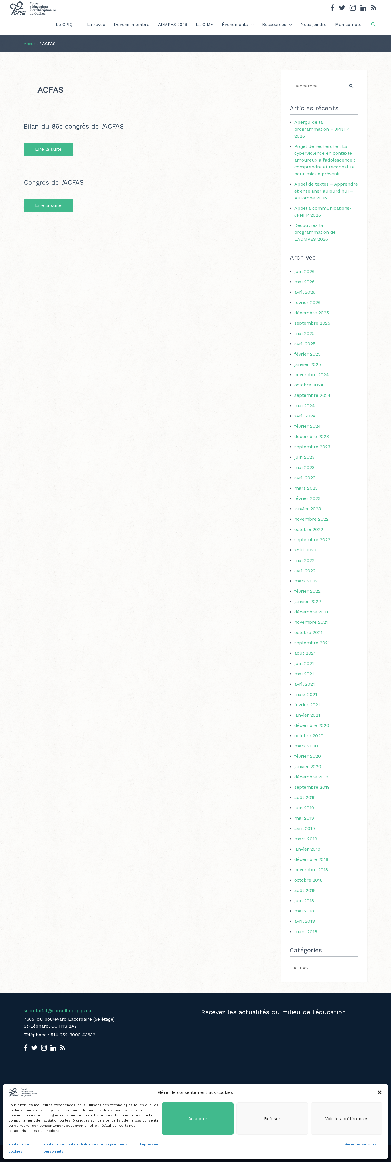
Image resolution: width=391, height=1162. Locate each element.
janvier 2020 (307, 766)
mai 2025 (304, 333)
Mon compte (348, 24)
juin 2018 (304, 900)
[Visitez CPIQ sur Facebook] (332, 8)
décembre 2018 (311, 859)
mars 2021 (305, 694)
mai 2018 (304, 911)
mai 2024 (304, 405)
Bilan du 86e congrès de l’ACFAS (74, 126)
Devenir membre (131, 24)
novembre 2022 (311, 519)
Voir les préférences (346, 1118)
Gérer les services (360, 1144)
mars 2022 (306, 581)
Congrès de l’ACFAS (54, 182)
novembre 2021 (311, 622)
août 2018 (305, 890)
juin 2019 (304, 807)
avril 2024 (305, 416)
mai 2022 (304, 560)
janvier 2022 (307, 601)
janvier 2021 (307, 715)
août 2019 (305, 797)
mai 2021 (304, 673)
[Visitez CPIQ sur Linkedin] (363, 8)
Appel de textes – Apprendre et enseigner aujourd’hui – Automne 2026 (326, 191)
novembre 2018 (311, 869)
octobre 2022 (308, 529)
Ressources (274, 24)
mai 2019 (304, 818)
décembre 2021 (311, 612)
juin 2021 (304, 663)
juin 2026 (304, 271)
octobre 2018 (308, 880)
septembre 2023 (312, 447)
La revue (96, 24)
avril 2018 (304, 921)
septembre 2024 (312, 395)
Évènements (235, 24)
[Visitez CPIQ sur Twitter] (342, 8)
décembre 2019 (311, 777)
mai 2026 (304, 281)
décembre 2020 (311, 725)
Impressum (149, 1144)
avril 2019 (304, 828)
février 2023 (307, 498)
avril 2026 (304, 292)
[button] (379, 1092)
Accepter (198, 1118)
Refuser (272, 1118)
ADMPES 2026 (172, 24)
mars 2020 (306, 746)
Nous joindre (314, 24)
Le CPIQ (64, 24)
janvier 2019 (307, 849)
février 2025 (307, 354)
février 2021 (307, 704)
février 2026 (307, 302)
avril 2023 (304, 477)
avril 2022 (304, 570)
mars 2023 (306, 488)
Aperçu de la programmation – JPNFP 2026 (321, 129)
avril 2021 (304, 684)
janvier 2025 (307, 364)
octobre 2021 (308, 632)
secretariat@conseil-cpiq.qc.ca (57, 1010)
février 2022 (307, 591)
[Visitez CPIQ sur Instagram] (353, 8)
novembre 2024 (311, 374)
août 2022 (305, 550)
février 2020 (307, 756)
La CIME (204, 24)
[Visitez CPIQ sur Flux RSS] (373, 8)
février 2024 (307, 426)
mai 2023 (304, 467)
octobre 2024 (308, 385)
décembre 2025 (311, 312)
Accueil (31, 43)
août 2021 (305, 653)
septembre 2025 (312, 323)
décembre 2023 (311, 436)
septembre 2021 (312, 642)
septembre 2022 (312, 539)
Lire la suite (48, 149)
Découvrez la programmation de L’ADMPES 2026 (315, 232)
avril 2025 (304, 343)
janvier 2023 (307, 508)
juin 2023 (304, 457)
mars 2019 (305, 838)
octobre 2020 (308, 735)
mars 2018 (305, 931)
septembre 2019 (312, 787)
